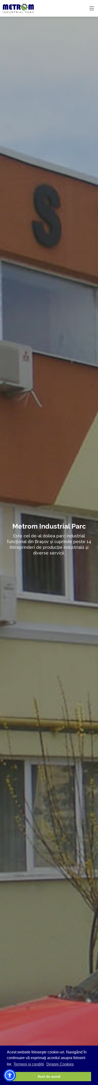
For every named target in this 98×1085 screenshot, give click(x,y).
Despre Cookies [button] (60, 1064)
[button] (10, 1075)
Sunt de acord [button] (49, 1076)
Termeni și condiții (29, 1064)
